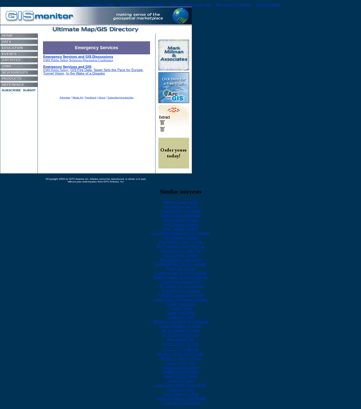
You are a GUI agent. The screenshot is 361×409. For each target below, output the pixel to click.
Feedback (91, 97)
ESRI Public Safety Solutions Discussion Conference (78, 60)
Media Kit (77, 97)
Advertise (65, 97)
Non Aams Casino (180, 268)
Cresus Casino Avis (181, 363)
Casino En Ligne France (180, 367)
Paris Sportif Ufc (180, 339)
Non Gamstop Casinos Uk (180, 260)
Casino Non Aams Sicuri (180, 403)
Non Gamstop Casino (98, 4)
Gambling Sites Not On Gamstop (180, 264)
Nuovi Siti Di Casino (180, 376)
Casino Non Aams (180, 304)
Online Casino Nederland (180, 215)
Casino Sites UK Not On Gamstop (181, 299)
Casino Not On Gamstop (180, 290)
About (101, 97)
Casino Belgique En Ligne (180, 326)
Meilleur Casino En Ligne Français (180, 277)
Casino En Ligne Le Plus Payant (180, 398)
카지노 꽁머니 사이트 (180, 344)
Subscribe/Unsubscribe (121, 97)
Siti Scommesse (268, 4)
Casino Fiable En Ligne (180, 394)
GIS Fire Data (81, 70)
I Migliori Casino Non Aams (180, 295)
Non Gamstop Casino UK (180, 251)
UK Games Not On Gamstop (142, 4)
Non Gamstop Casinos (233, 4)
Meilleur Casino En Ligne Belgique (180, 321)
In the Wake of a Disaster (85, 73)
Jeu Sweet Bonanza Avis (180, 335)
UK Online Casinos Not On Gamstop (180, 233)
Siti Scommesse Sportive (180, 330)
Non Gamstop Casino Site (190, 4)
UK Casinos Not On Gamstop (180, 286)
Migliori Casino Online (180, 202)
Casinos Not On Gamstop (181, 211)
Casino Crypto (180, 308)
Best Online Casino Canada (180, 242)
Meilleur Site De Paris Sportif (180, 354)
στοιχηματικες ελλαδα (180, 237)
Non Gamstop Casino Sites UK (180, 246)
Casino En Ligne (180, 317)
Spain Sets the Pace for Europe (118, 70)
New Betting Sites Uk (181, 206)
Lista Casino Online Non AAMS (180, 385)
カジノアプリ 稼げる (180, 349)
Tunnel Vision (53, 73)
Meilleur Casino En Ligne (180, 358)
